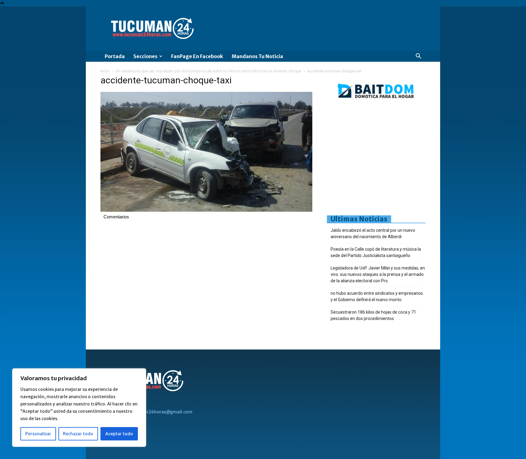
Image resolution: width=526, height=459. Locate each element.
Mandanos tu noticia (257, 56)
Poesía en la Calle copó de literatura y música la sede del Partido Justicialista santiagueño (376, 252)
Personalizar (38, 433)
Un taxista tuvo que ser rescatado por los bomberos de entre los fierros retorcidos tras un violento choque (208, 71)
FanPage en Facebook (197, 56)
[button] (418, 57)
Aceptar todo (119, 433)
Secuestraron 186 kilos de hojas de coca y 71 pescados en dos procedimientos (373, 315)
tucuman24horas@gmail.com (161, 412)
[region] (79, 407)
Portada (115, 56)
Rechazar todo (78, 433)
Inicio (105, 71)
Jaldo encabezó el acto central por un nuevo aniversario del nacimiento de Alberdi (373, 233)
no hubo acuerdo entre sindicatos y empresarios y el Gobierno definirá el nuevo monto (377, 296)
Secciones (145, 56)
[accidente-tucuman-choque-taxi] (206, 210)
